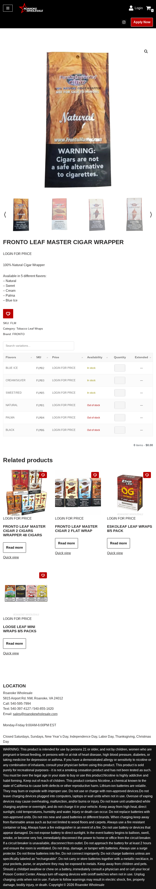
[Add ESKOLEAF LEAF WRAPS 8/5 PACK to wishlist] (147, 475)
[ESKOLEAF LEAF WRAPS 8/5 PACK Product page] (130, 493)
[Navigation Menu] (8, 8)
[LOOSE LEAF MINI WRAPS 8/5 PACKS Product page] (26, 593)
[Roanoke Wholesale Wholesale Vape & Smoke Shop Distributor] (31, 8)
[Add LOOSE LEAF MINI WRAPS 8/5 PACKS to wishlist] (43, 575)
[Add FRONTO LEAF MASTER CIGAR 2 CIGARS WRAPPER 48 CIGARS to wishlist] (43, 475)
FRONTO (18, 334)
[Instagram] (124, 22)
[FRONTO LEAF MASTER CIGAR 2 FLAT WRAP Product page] (78, 493)
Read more (14, 547)
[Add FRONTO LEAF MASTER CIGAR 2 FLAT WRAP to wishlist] (95, 475)
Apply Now (141, 22)
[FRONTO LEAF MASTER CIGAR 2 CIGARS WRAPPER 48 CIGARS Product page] (26, 493)
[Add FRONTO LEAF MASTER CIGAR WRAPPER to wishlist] (8, 313)
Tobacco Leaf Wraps (29, 328)
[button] (146, 51)
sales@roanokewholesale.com (35, 714)
